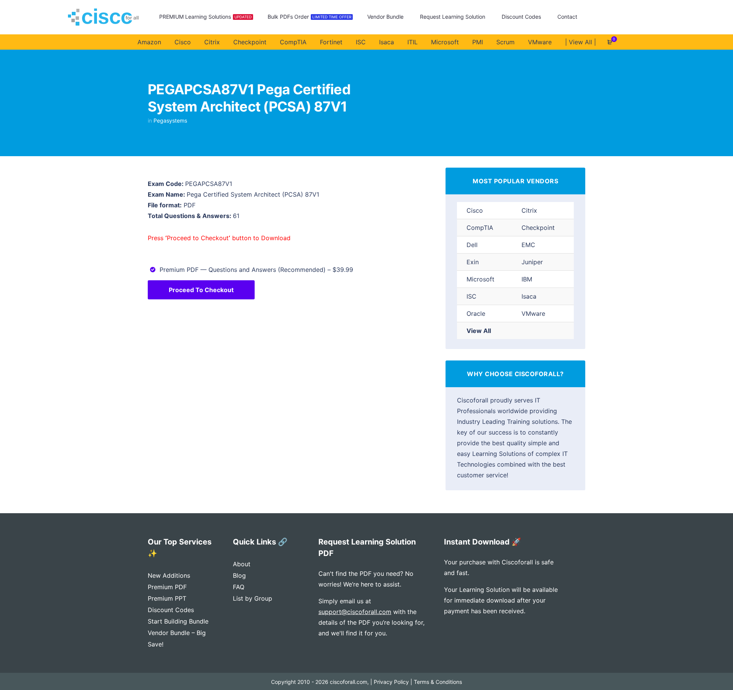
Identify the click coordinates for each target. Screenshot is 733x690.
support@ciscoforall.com (354, 612)
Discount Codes (171, 610)
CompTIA (480, 227)
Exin (473, 262)
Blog (239, 575)
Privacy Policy (391, 682)
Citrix (529, 210)
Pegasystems (170, 120)
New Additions (169, 575)
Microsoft (480, 279)
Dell (472, 245)
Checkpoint (538, 227)
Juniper (532, 262)
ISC (471, 296)
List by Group (252, 598)
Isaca (528, 296)
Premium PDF (167, 587)
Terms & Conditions (438, 682)
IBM (526, 279)
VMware (533, 313)
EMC (528, 245)
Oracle (476, 313)
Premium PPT (167, 598)
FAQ (238, 587)
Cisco (475, 210)
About (241, 564)
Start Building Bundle (178, 621)
